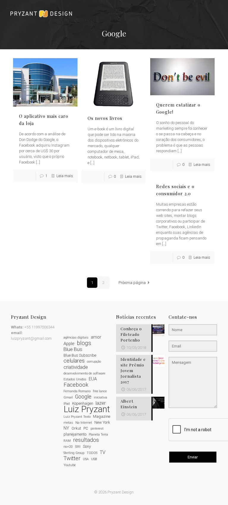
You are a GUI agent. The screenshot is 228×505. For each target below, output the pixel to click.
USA (86, 459)
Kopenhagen (82, 403)
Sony (87, 446)
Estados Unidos (75, 379)
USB (94, 459)
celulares (74, 361)
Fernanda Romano (77, 391)
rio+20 (68, 447)
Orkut (76, 428)
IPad (67, 404)
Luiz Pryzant (87, 409)
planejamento (75, 434)
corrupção (94, 361)
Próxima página (132, 282)
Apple (69, 343)
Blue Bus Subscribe (80, 355)
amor (96, 337)
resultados (86, 440)
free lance (100, 391)
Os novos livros (105, 118)
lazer (101, 403)
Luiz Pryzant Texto (77, 417)
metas (68, 423)
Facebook (76, 385)
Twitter (72, 458)
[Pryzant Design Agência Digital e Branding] (41, 13)
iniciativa (100, 397)
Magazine (101, 416)
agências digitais (76, 337)
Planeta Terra (98, 434)
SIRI (77, 447)
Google (83, 397)
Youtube (70, 465)
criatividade (76, 367)
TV (102, 452)
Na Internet (83, 423)
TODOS (92, 453)
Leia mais (64, 176)
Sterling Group (74, 453)
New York (102, 422)
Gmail (68, 397)
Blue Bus (73, 349)
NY (66, 428)
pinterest (97, 429)
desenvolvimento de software (84, 373)
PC (85, 428)
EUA (93, 379)
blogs (84, 343)
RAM (67, 441)
